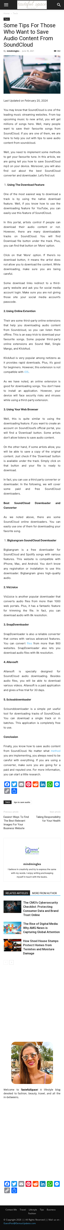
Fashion (32, 1213)
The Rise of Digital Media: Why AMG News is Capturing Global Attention (41, 928)
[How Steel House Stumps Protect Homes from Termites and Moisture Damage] (12, 945)
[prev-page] (6, 962)
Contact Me (11, 1209)
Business (51, 1209)
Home (7, 13)
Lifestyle (33, 1209)
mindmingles (13, 51)
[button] (6, 5)
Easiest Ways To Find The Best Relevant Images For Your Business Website (16, 822)
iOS (26, 372)
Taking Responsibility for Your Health (48, 818)
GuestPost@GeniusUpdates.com (20, 1223)
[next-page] (11, 962)
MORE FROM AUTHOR (44, 893)
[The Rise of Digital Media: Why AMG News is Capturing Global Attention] (12, 928)
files (29, 643)
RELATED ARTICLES (17, 893)
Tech (15, 13)
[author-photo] (32, 859)
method (55, 751)
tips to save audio (22, 802)
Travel (23, 1209)
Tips (42, 1209)
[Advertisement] (32, 1002)
